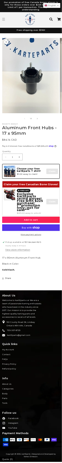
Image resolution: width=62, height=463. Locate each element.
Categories (8, 389)
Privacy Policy (9, 364)
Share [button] (8, 278)
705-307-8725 (13, 330)
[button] (3, 19)
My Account (8, 349)
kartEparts (26, 454)
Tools (4, 403)
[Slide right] (37, 118)
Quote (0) (7, 459)
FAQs (4, 359)
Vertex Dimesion (31, 457)
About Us (6, 384)
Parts (4, 398)
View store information (17, 250)
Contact (6, 354)
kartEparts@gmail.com (18, 335)
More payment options (31, 234)
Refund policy (9, 369)
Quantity (6, 151)
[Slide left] (24, 118)
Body (4, 393)
